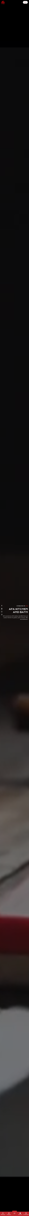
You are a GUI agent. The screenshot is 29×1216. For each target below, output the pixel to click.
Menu (25, 2)
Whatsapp (3, 1214)
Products (20, 1214)
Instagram (9, 1214)
